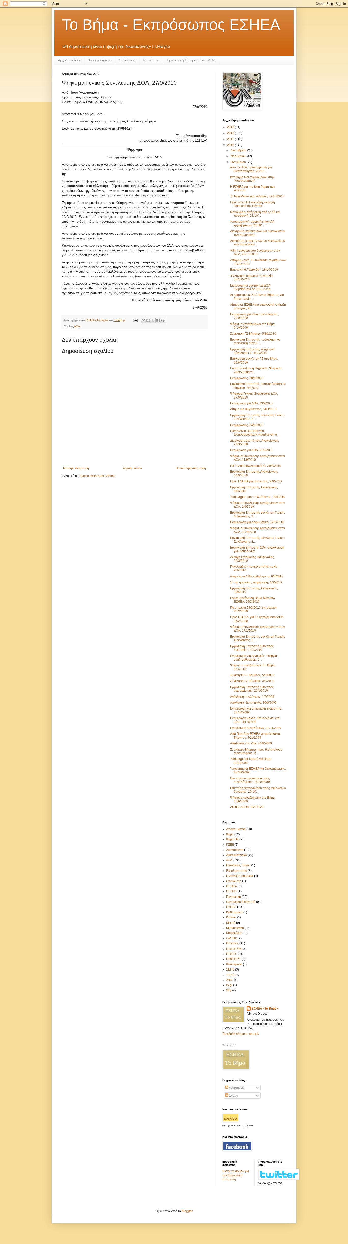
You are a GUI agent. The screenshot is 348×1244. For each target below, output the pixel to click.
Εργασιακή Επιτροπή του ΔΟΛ (191, 60)
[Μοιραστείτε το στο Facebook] (157, 320)
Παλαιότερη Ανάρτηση (191, 468)
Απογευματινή (236, 829)
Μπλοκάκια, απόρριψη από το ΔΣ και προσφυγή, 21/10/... (255, 213)
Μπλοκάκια (234, 933)
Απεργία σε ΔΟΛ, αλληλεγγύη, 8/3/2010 (256, 576)
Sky (228, 990)
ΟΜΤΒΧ (231, 938)
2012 (231, 133)
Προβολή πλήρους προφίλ (240, 1034)
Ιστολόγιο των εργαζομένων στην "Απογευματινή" (252, 178)
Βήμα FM (232, 839)
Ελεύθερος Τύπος (238, 865)
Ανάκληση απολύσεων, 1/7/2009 (252, 697)
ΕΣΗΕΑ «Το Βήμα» (265, 1008)
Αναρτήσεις (236, 1087)
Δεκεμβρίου (239, 150)
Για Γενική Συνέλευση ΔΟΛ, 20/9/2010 (255, 466)
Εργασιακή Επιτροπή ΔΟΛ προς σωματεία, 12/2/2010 (252, 648)
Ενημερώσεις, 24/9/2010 (246, 425)
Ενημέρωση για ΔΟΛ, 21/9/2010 (251, 450)
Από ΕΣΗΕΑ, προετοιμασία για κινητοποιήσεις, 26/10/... (251, 169)
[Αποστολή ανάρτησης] (135, 320)
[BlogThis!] (148, 320)
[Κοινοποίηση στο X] (153, 320)
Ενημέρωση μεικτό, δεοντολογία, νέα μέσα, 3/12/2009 (255, 720)
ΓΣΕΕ (230, 845)
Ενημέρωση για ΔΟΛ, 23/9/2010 (251, 403)
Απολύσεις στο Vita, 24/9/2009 (251, 743)
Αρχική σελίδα (69, 60)
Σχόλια (233, 1095)
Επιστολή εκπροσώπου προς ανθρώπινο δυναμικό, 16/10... (258, 789)
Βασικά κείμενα (99, 60)
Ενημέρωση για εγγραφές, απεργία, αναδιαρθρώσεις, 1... (254, 657)
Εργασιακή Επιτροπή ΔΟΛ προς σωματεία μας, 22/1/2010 (252, 688)
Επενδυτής (233, 881)
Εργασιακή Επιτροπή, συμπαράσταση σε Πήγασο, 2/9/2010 (258, 385)
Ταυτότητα (151, 60)
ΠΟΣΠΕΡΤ (233, 959)
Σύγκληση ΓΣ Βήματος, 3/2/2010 (252, 681)
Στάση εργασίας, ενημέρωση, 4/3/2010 (256, 582)
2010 (231, 145)
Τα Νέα (231, 975)
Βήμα (230, 834)
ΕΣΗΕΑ (231, 907)
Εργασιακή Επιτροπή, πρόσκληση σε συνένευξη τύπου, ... (255, 341)
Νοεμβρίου (238, 156)
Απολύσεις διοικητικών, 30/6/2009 (253, 702)
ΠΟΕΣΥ (231, 954)
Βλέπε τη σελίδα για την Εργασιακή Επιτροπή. (235, 1175)
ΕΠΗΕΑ (231, 886)
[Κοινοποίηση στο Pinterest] (162, 320)
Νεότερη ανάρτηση (76, 468)
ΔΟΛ (77, 326)
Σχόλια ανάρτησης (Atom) (97, 476)
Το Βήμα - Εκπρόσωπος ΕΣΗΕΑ (171, 24)
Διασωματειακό (236, 855)
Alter (229, 980)
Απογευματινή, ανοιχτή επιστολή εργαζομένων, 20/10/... (252, 223)
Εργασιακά (233, 897)
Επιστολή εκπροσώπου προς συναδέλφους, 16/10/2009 (250, 780)
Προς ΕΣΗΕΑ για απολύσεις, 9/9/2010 (256, 481)
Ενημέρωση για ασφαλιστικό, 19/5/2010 (257, 522)
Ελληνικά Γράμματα (239, 876)
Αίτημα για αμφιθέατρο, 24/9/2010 (253, 409)
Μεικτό (230, 923)
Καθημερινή (234, 912)
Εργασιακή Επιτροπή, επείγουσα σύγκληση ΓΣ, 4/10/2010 (252, 351)
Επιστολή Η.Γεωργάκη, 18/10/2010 (254, 269)
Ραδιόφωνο (234, 964)
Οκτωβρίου (239, 162)
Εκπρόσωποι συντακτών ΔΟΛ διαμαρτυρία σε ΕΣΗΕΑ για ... (251, 287)
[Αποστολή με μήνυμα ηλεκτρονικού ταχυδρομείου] (143, 320)
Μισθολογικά (235, 928)
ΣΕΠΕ (230, 969)
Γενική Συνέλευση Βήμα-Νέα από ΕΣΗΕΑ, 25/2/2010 (252, 599)
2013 (231, 127)
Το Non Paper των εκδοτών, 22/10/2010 (257, 196)
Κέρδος (231, 917)
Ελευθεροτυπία (236, 871)
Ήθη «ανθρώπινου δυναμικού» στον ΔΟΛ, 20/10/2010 (255, 252)
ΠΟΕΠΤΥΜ (234, 949)
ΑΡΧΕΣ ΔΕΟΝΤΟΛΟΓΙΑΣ (247, 807)
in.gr (229, 985)
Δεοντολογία (234, 850)
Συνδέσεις (127, 60)
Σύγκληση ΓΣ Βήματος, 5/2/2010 (252, 675)
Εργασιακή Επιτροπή (240, 902)
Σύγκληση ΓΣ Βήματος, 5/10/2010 (253, 333)
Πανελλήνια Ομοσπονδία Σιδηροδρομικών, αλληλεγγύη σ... (254, 432)
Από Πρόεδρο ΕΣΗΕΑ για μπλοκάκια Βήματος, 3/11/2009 (255, 735)
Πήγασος (232, 943)
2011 (231, 139)
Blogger (187, 1211)
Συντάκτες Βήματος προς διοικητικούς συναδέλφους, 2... (256, 751)
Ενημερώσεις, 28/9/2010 (246, 378)
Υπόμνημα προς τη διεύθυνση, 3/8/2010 (257, 497)
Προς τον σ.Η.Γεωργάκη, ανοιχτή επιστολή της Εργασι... (252, 204)
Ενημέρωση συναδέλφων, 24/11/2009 (255, 728)
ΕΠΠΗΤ (231, 891)
